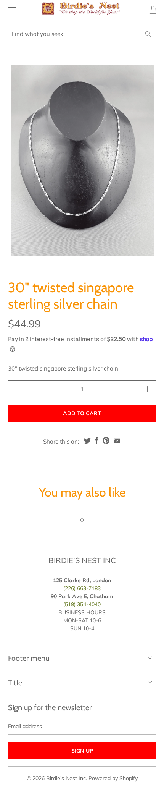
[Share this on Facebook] (97, 440)
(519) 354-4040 (82, 604)
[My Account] (10, 10)
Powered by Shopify (113, 778)
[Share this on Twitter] (87, 440)
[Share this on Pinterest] (106, 440)
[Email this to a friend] (117, 440)
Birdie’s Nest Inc (66, 778)
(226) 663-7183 (82, 588)
